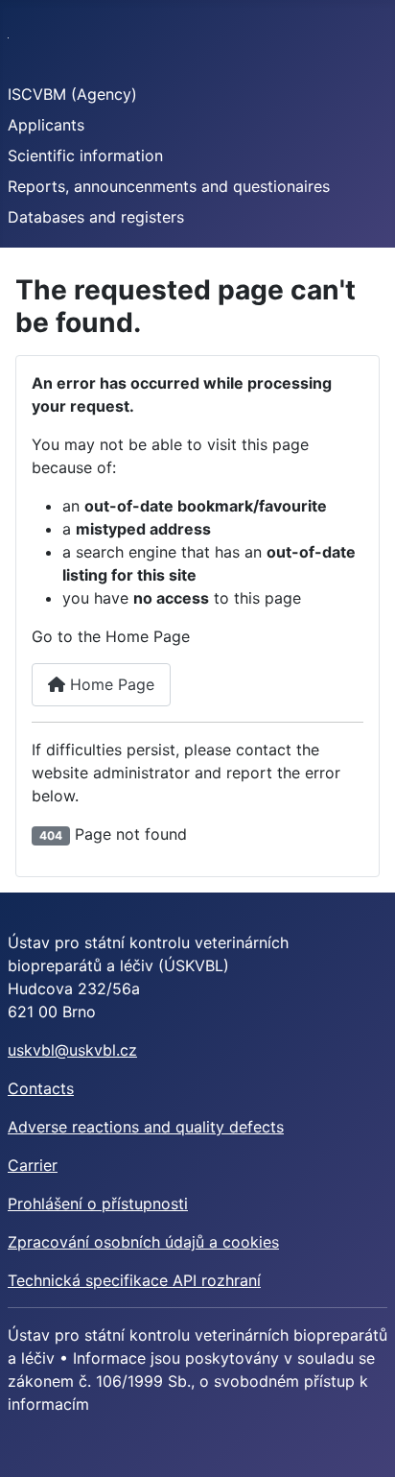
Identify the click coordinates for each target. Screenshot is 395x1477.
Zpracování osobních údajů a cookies (143, 1241)
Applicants (46, 124)
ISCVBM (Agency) (72, 94)
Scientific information (85, 155)
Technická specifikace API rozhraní (134, 1280)
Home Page (109, 684)
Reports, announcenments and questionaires (169, 186)
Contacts (41, 1088)
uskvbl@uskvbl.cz (72, 1050)
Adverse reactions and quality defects (146, 1126)
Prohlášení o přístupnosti (98, 1203)
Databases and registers (96, 216)
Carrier (33, 1165)
